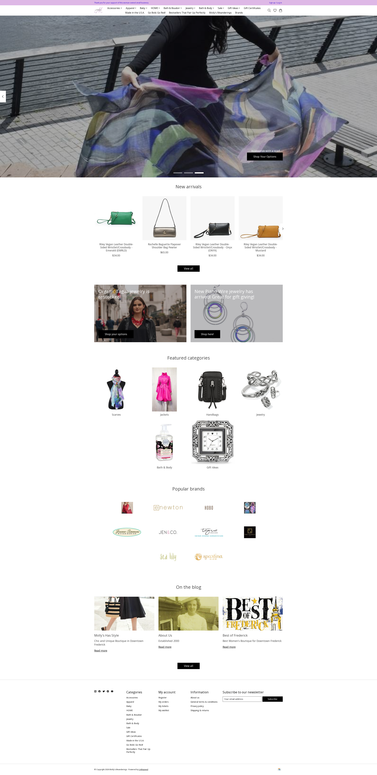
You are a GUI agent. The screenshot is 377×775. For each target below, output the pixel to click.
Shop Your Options (264, 156)
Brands (239, 12)
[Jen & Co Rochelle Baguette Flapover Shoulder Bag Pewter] (164, 218)
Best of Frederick (235, 635)
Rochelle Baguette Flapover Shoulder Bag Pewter (164, 245)
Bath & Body (164, 467)
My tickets (163, 706)
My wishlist (163, 710)
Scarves (116, 414)
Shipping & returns (200, 710)
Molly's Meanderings (220, 12)
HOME (129, 710)
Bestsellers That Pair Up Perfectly (187, 12)
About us (195, 697)
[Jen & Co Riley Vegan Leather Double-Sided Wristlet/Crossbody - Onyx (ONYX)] (213, 218)
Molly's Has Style (106, 635)
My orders (163, 701)
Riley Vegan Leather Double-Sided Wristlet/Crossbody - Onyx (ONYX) (212, 247)
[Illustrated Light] (249, 508)
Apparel (130, 701)
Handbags (212, 414)
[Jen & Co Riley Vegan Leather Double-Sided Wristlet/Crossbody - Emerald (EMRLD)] (116, 218)
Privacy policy (197, 706)
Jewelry (260, 414)
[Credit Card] (279, 769)
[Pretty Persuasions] (249, 532)
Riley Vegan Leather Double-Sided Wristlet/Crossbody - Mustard (261, 247)
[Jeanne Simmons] (127, 532)
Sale (128, 727)
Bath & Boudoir (134, 714)
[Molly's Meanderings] (98, 10)
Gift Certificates (252, 8)
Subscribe (272, 698)
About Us (165, 635)
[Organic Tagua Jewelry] (209, 532)
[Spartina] (209, 557)
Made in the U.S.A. (134, 12)
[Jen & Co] (168, 532)
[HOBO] (209, 508)
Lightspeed (143, 769)
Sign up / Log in (275, 2)
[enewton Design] (168, 508)
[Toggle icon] (269, 10)
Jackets (164, 414)
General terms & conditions (204, 701)
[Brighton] (127, 508)
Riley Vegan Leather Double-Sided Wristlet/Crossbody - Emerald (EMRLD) (116, 247)
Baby (128, 706)
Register (162, 697)
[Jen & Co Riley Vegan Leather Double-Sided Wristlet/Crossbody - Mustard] (261, 218)
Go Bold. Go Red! (156, 12)
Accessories (132, 697)
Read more (100, 650)
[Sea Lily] (168, 557)
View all (188, 268)
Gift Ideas (212, 467)
